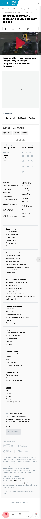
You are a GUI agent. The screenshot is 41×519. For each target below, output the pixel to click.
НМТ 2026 (9, 359)
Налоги (8, 320)
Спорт (16, 9)
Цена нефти (10, 309)
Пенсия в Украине (12, 323)
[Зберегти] (35, 28)
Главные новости (12, 232)
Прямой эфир (10, 237)
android (9, 445)
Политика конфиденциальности (10, 203)
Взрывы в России (12, 270)
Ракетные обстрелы (13, 256)
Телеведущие (7, 192)
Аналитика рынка (12, 375)
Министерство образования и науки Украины (22, 354)
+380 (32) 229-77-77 (15, 480)
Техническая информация (26, 194)
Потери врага (10, 273)
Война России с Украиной (16, 253)
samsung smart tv (23, 451)
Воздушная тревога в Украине (16, 264)
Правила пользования (10, 199)
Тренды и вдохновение (14, 381)
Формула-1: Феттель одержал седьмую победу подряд (29, 9)
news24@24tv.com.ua (10, 148)
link (23, 156)
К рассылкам (13, 432)
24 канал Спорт (7, 9)
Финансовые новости (13, 314)
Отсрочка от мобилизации (15, 294)
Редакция (6, 182)
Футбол (8, 393)
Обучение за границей (14, 365)
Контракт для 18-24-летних (15, 291)
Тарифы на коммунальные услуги (17, 317)
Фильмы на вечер (12, 338)
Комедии (9, 341)
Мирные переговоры (13, 261)
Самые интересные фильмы (15, 333)
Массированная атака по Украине (17, 267)
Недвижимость (12, 372)
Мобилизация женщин (14, 288)
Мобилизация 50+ (12, 285)
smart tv (9, 451)
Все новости (11, 229)
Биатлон (9, 399)
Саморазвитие (11, 362)
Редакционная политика (10, 186)
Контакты (25, 198)
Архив (24, 210)
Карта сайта (26, 213)
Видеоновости (11, 240)
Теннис (8, 396)
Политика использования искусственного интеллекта (8, 210)
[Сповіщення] (38, 3)
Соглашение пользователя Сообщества (26, 184)
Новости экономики (14, 306)
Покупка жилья (11, 378)
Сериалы (9, 344)
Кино (8, 330)
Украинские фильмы (13, 335)
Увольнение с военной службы (16, 282)
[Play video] (20, 43)
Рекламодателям (8, 196)
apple (23, 445)
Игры (23, 216)
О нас (4, 179)
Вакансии (25, 201)
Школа (8, 357)
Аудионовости (11, 243)
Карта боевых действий (14, 258)
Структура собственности (27, 205)
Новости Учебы (12, 351)
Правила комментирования (28, 189)
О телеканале (7, 189)
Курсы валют (10, 312)
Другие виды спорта (13, 402)
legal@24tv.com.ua (27, 483)
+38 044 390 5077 (27, 148)
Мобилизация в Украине (16, 280)
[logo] (13, 2)
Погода (8, 246)
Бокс (7, 390)
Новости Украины (12, 234)
